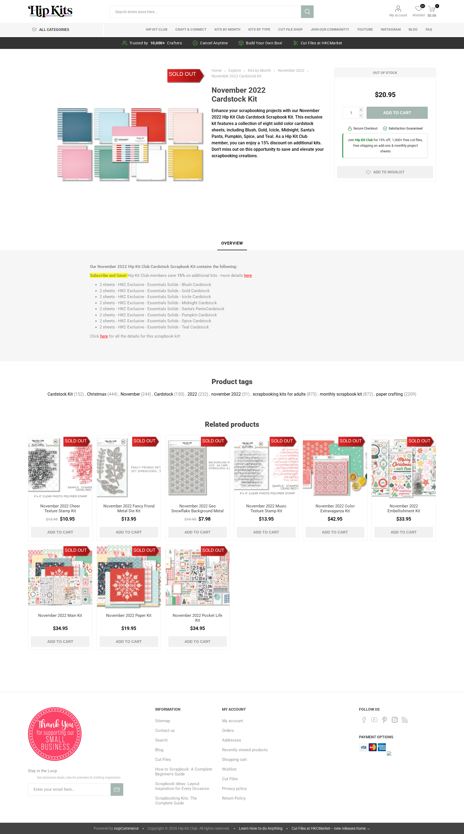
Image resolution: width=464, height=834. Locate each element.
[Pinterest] (384, 719)
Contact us (165, 730)
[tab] (232, 243)
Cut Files (163, 759)
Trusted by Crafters (155, 43)
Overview (232, 243)
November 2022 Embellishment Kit (403, 508)
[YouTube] (374, 719)
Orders (228, 730)
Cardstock (163, 394)
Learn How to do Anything (260, 828)
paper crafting (389, 394)
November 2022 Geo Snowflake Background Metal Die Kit (197, 511)
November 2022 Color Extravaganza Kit (335, 508)
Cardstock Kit (60, 394)
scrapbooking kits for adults (279, 394)
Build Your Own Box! (264, 43)
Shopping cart (234, 759)
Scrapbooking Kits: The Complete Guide (176, 801)
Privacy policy (234, 788)
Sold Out (182, 74)
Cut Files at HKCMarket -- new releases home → (331, 828)
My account (398, 15)
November (130, 394)
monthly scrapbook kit (341, 394)
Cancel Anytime (214, 43)
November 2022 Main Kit (60, 615)
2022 (192, 394)
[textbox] (205, 11)
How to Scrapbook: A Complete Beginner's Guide (183, 771)
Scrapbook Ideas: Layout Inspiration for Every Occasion (182, 786)
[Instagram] (394, 719)
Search (307, 11)
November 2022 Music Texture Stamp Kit (266, 508)
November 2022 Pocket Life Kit (197, 618)
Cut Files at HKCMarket (321, 43)
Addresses (231, 740)
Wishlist (229, 769)
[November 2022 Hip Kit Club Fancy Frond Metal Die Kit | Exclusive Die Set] (129, 467)
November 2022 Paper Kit (128, 615)
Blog (159, 749)
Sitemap (162, 720)
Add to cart (397, 112)
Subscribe (117, 789)
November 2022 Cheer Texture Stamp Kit (60, 508)
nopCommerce (126, 828)
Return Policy (234, 798)
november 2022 (226, 394)
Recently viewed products (245, 749)
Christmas (96, 394)
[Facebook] (364, 719)
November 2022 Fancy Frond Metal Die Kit (128, 508)
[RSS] (405, 719)
